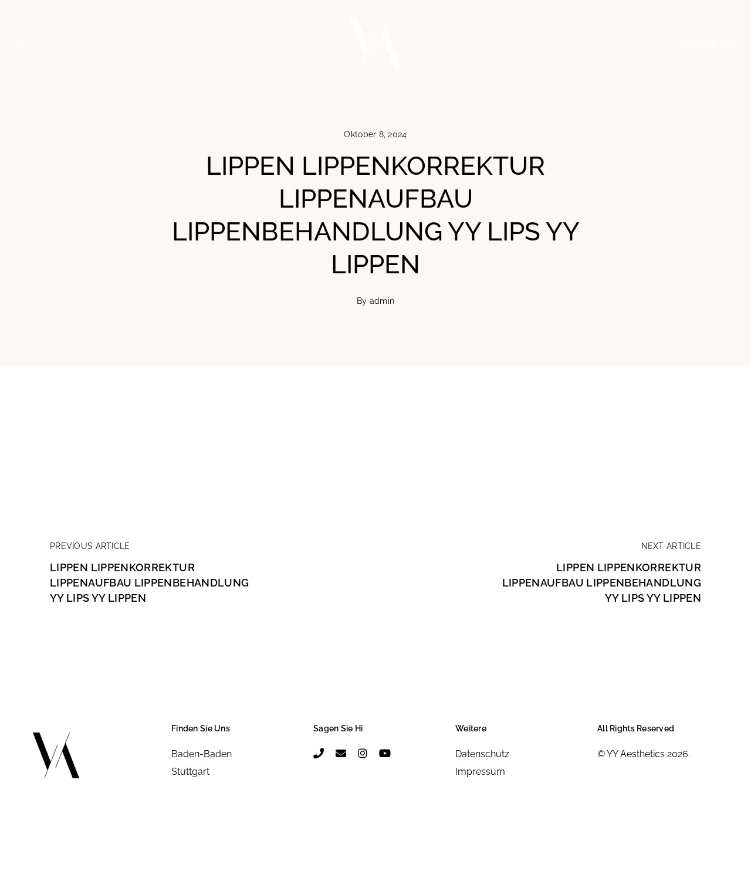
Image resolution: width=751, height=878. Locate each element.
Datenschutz (482, 754)
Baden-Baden (201, 754)
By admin (375, 301)
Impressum (480, 771)
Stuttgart (190, 771)
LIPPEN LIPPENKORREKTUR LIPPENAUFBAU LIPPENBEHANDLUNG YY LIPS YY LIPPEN (149, 582)
